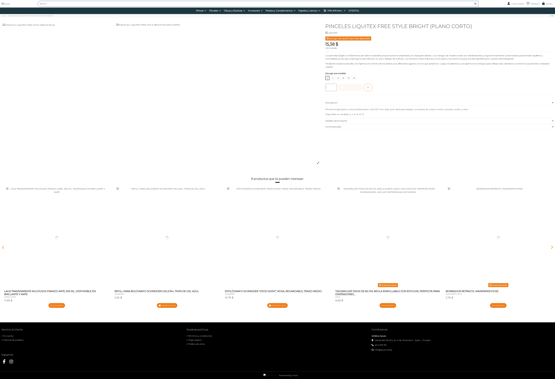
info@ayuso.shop (383, 349)
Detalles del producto (336, 120)
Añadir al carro (168, 305)
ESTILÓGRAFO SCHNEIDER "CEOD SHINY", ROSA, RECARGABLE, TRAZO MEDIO (273, 291)
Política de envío (196, 344)
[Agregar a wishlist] (368, 87)
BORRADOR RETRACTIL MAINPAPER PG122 (472, 291)
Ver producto (56, 305)
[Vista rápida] (107, 196)
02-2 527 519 (381, 345)
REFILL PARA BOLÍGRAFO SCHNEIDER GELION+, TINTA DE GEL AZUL (156, 291)
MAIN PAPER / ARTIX (454, 294)
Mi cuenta (8, 336)
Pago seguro (195, 340)
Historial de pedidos (13, 340)
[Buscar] (475, 4)
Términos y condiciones (200, 336)
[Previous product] (551, 15)
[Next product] (552, 15)
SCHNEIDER (119, 294)
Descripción (331, 102)
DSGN (337, 297)
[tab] (439, 103)
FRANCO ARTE (10, 297)
